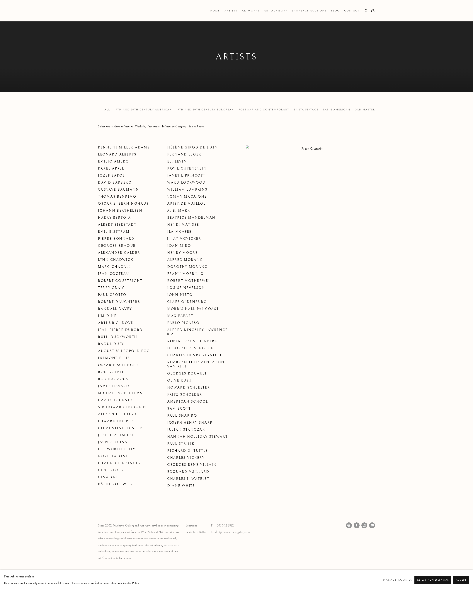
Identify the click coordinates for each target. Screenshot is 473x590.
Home (215, 10)
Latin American (336, 109)
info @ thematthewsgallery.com (232, 532)
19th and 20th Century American (143, 109)
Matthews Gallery (103, 10)
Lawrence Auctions (309, 10)
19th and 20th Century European (205, 109)
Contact (351, 10)
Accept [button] (461, 580)
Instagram (364, 525)
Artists (230, 10)
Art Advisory (275, 10)
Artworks (250, 10)
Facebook (357, 525)
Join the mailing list (372, 525)
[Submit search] (366, 10)
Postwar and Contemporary (264, 109)
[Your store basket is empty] (373, 11)
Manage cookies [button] (397, 579)
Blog (335, 10)
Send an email (349, 525)
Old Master (365, 109)
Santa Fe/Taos (306, 109)
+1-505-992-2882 (224, 525)
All (107, 109)
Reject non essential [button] (433, 580)
